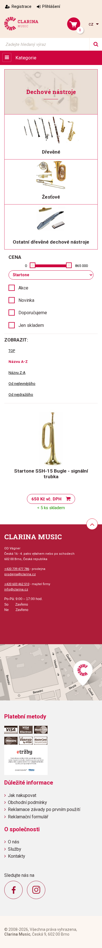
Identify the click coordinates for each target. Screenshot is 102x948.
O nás (13, 841)
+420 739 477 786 (16, 569)
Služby (14, 849)
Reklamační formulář (28, 816)
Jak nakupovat (22, 795)
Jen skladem (31, 325)
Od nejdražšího (20, 394)
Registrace (21, 6)
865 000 (81, 266)
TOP (11, 351)
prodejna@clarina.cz (20, 574)
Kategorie (26, 57)
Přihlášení (51, 6)
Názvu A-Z (18, 362)
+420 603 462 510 (16, 584)
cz (92, 24)
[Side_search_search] (95, 44)
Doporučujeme (32, 312)
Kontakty (16, 856)
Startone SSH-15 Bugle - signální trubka (51, 473)
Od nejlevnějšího (21, 383)
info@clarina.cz (16, 589)
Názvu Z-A (17, 372)
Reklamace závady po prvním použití (44, 809)
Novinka (26, 300)
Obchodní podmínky (27, 802)
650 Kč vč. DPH (46, 499)
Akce (23, 288)
